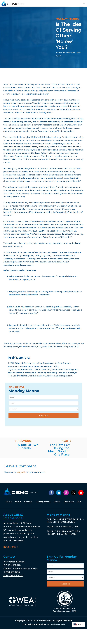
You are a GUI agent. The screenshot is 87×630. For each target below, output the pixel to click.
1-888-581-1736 (11, 572)
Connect (28, 502)
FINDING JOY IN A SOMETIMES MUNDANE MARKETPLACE (63, 532)
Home (9, 502)
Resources (69, 502)
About (18, 502)
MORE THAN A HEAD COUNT (62, 526)
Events (57, 502)
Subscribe (43, 415)
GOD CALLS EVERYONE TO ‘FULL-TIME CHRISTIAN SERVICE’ (65, 520)
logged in (21, 472)
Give (79, 502)
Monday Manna (43, 502)
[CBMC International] (13, 3)
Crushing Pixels (57, 624)
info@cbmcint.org (13, 575)
